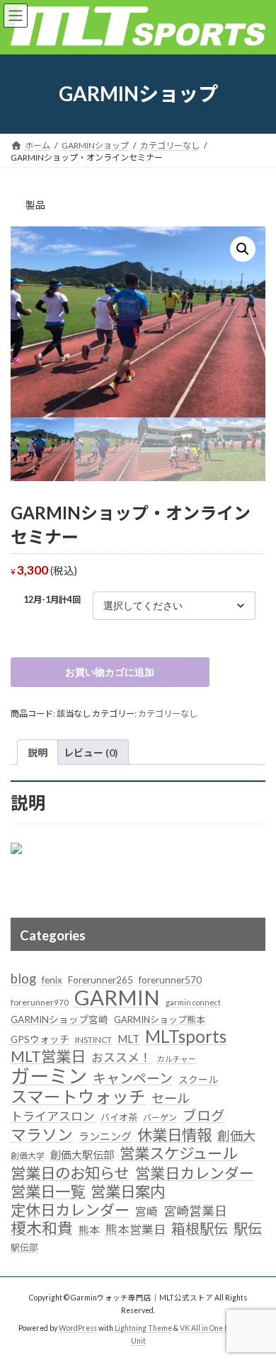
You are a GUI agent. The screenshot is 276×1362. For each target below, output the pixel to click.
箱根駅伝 (199, 1228)
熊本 (89, 1229)
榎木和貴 (42, 1228)
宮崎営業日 (195, 1210)
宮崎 (146, 1211)
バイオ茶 (118, 1117)
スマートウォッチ (78, 1097)
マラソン (42, 1134)
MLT (128, 1038)
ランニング (105, 1136)
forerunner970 (40, 1002)
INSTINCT (93, 1039)
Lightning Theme (143, 1328)
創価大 (236, 1135)
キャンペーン (133, 1078)
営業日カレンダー (194, 1173)
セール (170, 1098)
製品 (35, 205)
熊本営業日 (135, 1229)
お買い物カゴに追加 (109, 672)
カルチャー (176, 1058)
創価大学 (28, 1155)
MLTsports (185, 1036)
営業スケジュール (178, 1153)
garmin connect (193, 1002)
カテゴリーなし (167, 713)
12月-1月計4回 (52, 599)
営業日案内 (128, 1192)
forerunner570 (170, 980)
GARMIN (117, 997)
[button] (242, 249)
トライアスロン (53, 1116)
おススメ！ (121, 1057)
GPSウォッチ (40, 1039)
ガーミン (49, 1076)
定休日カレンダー (70, 1209)
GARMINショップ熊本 (159, 1019)
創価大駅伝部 (82, 1154)
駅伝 (248, 1228)
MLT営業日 (48, 1057)
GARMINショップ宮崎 (59, 1019)
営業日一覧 (48, 1192)
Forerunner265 (100, 980)
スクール (198, 1079)
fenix (52, 980)
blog (23, 978)
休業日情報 (174, 1135)
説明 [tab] (37, 752)
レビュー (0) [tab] (91, 752)
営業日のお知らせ (70, 1173)
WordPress (78, 1328)
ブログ (204, 1115)
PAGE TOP (255, 1306)
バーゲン (160, 1117)
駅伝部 (24, 1247)
